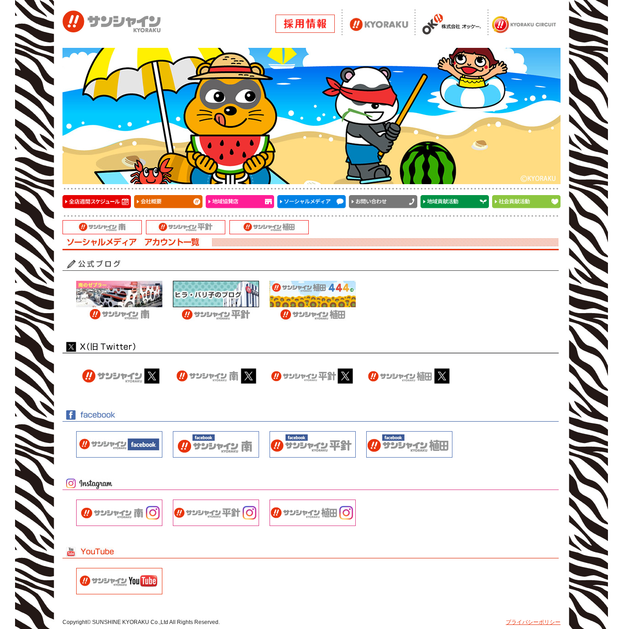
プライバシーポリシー (533, 622)
